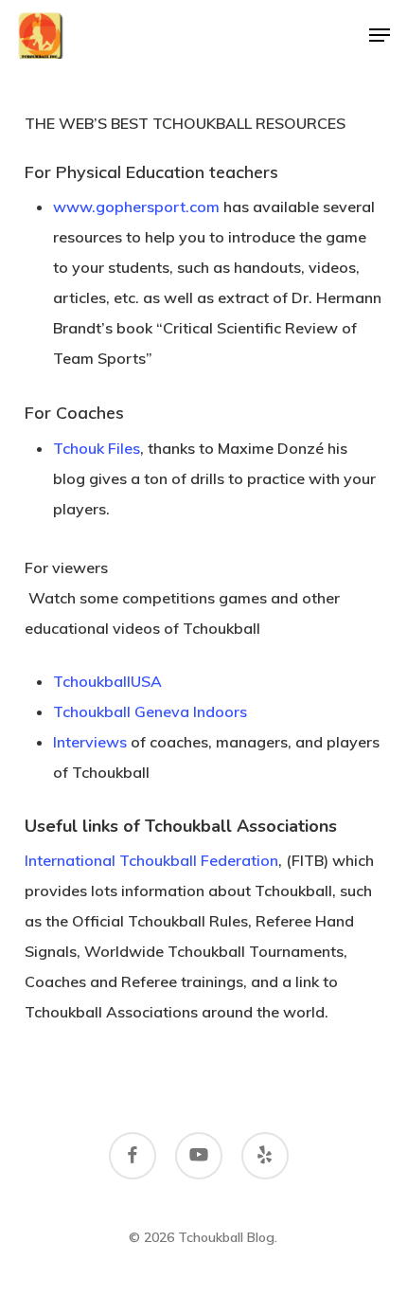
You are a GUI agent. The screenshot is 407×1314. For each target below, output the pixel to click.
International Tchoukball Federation (151, 860)
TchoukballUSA (107, 681)
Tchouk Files (96, 448)
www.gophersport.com (136, 206)
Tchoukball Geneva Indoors (150, 711)
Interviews (90, 741)
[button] (379, 35)
